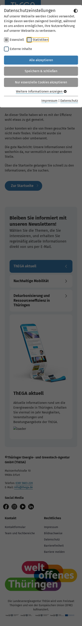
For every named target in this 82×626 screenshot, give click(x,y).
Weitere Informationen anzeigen (39, 91)
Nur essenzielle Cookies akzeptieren (41, 82)
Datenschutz (69, 101)
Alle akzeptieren (41, 60)
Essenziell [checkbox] (17, 40)
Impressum (49, 101)
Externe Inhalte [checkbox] (21, 49)
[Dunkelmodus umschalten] (75, 11)
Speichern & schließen (41, 71)
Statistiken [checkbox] (40, 40)
